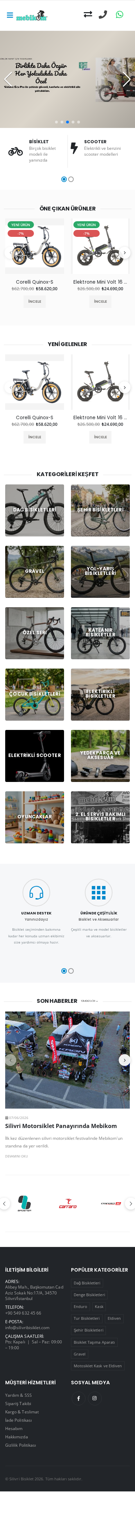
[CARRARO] (68, 1203)
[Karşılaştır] (88, 14)
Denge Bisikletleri (89, 1294)
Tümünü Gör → (89, 1001)
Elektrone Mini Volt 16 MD (100, 282)
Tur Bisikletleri (87, 1318)
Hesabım (13, 1428)
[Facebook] (79, 1398)
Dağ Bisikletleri (87, 1282)
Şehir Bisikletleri (89, 1330)
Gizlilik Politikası (20, 1445)
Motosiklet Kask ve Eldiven (98, 1365)
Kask (99, 1306)
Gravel (80, 1354)
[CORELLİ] (111, 1203)
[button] (56, 122)
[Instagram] (95, 1398)
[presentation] (10, 253)
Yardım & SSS (18, 1395)
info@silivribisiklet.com (27, 1327)
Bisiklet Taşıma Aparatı (94, 1342)
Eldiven (114, 1318)
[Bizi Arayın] (103, 14)
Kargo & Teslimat (22, 1411)
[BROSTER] (24, 1203)
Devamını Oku (16, 1156)
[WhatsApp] (119, 14)
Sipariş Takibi (18, 1403)
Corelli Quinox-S (34, 282)
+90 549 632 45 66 (23, 1313)
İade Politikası (18, 1420)
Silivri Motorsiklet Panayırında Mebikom (61, 1126)
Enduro (80, 1306)
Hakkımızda (16, 1436)
